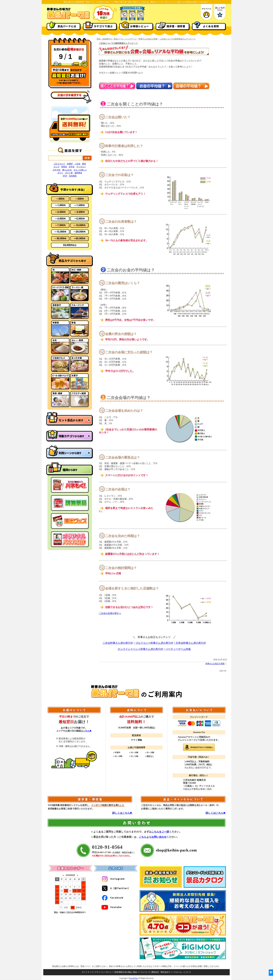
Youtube (116, 907)
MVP (65, 176)
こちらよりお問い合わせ (153, 837)
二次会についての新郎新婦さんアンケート (178, 39)
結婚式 (70, 164)
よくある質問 (211, 26)
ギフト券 (69, 173)
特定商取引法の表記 (123, 972)
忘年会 (72, 167)
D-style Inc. (133, 978)
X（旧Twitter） (120, 888)
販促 (84, 164)
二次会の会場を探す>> (110, 613)
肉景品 (64, 167)
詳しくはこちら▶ (122, 813)
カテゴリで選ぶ (103, 26)
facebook (116, 897)
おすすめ (56, 170)
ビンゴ (56, 167)
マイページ (206, 9)
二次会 (77, 164)
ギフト (60, 173)
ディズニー (81, 167)
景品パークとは (67, 26)
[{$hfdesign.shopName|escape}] (68, 19)
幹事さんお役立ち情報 (148, 39)
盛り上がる (67, 170)
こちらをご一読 (160, 831)
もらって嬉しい (80, 170)
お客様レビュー (139, 26)
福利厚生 (78, 173)
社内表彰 (73, 176)
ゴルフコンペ (59, 164)
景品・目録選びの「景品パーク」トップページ (116, 39)
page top (223, 671)
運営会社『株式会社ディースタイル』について (171, 972)
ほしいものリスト (220, 9)
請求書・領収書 (176, 26)
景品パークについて (141, 972)
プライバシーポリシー (103, 972)
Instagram (117, 878)
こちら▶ (87, 731)
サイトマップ (87, 972)
